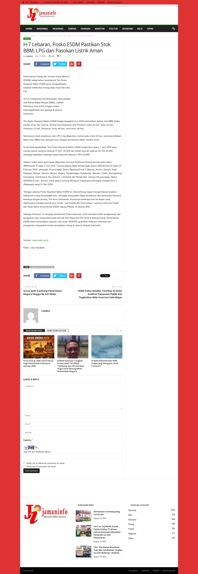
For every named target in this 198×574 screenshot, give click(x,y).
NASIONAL (42, 28)
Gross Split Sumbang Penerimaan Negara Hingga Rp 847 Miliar (42, 292)
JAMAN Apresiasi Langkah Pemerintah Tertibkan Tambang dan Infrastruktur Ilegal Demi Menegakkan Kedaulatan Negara (70, 366)
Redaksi (101, 2)
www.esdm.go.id (40, 240)
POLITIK (113, 28)
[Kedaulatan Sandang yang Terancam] (83, 516)
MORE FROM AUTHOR (56, 330)
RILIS (139, 28)
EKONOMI (127, 28)
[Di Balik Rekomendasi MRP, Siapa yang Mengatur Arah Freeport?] (106, 346)
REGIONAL (58, 28)
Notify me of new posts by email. (41, 466)
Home (25, 35)
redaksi (29, 56)
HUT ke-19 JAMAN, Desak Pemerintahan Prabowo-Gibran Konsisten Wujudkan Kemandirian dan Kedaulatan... (107, 532)
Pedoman (90, 2)
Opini (130, 538)
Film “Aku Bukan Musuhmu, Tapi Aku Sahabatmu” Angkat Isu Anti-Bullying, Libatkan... (108, 550)
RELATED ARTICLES (34, 330)
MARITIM (100, 28)
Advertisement (114, 2)
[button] (173, 28)
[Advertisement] (121, 15)
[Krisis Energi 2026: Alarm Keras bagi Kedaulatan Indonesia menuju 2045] (38, 346)
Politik (131, 529)
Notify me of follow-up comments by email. (46, 463)
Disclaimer (78, 2)
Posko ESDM (48, 267)
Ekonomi (132, 519)
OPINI (150, 28)
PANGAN (85, 28)
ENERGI (72, 28)
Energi (32, 35)
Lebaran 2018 (36, 267)
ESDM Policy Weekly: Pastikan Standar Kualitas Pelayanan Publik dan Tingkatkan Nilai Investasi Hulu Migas (100, 294)
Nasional (132, 510)
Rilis (130, 515)
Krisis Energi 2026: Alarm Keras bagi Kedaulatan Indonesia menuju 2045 (38, 363)
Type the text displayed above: (37, 452)
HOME (29, 28)
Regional (132, 533)
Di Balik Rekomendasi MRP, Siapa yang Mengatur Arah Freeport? (104, 363)
